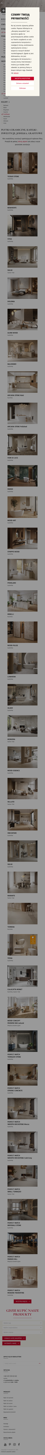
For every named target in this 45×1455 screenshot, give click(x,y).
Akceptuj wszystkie (22, 78)
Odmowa (22, 88)
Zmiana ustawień (22, 83)
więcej (16, 73)
